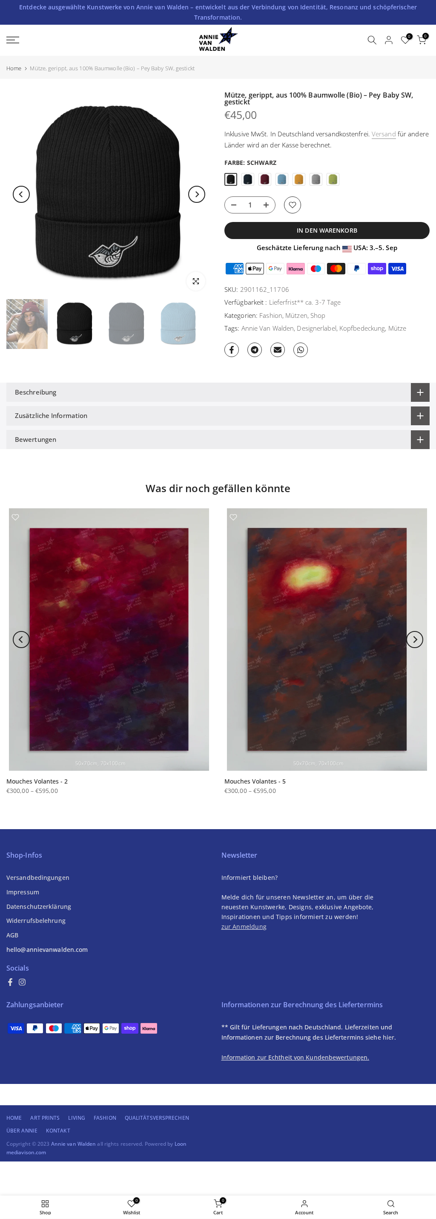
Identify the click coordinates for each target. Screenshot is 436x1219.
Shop (317, 315)
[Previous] (21, 194)
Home (13, 68)
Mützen (296, 315)
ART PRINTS (45, 1117)
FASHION (105, 1117)
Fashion (270, 315)
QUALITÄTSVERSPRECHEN (157, 1117)
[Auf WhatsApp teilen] (300, 350)
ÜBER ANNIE (21, 1130)
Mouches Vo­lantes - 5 (255, 781)
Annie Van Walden (267, 328)
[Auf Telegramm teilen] (254, 350)
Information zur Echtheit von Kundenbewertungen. (295, 1057)
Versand (384, 134)
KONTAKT (58, 1130)
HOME (14, 1117)
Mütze (397, 328)
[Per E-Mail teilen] (277, 350)
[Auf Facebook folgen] (10, 982)
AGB (12, 935)
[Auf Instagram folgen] (22, 982)
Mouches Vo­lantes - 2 (37, 781)
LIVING (76, 1117)
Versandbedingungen (37, 877)
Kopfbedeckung (362, 328)
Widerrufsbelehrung (36, 920)
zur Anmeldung (244, 926)
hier (388, 1037)
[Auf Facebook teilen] (231, 350)
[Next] (196, 194)
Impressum (22, 892)
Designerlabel (316, 328)
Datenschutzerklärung (38, 906)
